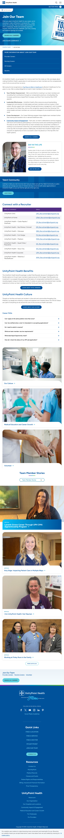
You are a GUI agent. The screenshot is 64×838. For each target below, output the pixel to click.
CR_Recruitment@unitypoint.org (47, 222)
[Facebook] (21, 710)
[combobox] (32, 480)
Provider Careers (7, 675)
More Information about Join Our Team (20, 52)
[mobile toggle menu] (56, 2)
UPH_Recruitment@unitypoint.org (47, 253)
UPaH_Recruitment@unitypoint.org (48, 217)
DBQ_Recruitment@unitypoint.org (47, 231)
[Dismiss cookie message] (61, 833)
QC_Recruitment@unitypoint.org (47, 244)
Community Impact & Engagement (17, 120)
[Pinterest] (43, 710)
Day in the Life (35, 169)
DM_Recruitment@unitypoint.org (47, 227)
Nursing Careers (19, 675)
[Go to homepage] (9, 2)
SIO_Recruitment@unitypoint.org (47, 249)
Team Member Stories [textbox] (29, 480)
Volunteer (29, 675)
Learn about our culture (31, 307)
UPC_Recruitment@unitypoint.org (47, 213)
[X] (26, 710)
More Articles (32, 663)
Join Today (8, 193)
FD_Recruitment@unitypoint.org (47, 235)
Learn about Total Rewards (31, 287)
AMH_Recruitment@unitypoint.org (47, 257)
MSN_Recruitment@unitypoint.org (47, 239)
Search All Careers (31, 137)
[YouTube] (30, 710)
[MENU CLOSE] (60, 2)
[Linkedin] (38, 710)
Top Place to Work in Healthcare (32, 87)
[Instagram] (34, 710)
